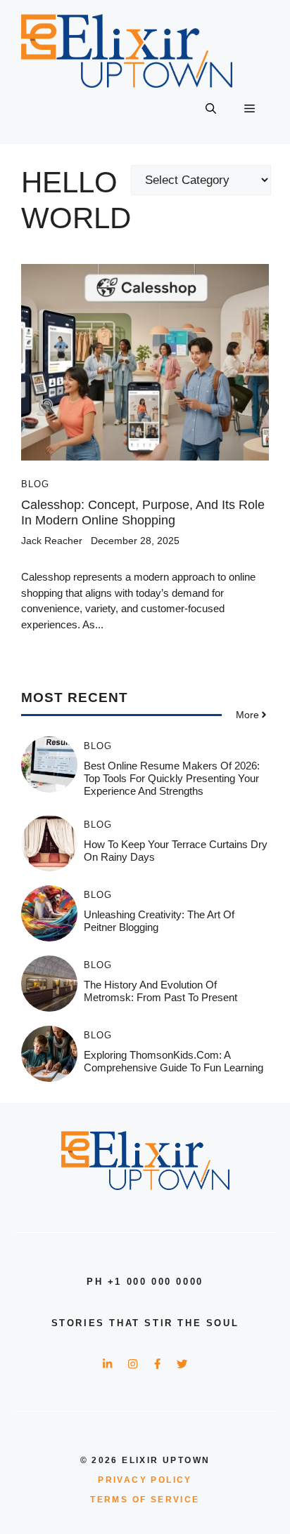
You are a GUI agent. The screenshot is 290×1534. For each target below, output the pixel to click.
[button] (210, 109)
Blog (35, 484)
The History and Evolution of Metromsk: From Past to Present (160, 991)
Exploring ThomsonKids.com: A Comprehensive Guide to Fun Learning (173, 1061)
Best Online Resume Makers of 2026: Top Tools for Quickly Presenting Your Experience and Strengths (172, 778)
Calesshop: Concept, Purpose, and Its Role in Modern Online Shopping (143, 512)
